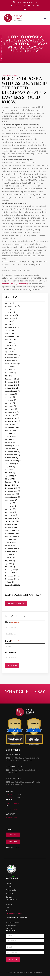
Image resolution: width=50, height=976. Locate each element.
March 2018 (9, 479)
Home (8, 883)
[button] (25, 9)
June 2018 (9, 470)
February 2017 (10, 518)
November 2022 (11, 358)
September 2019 (11, 427)
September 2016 (11, 533)
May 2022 (8, 376)
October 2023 (10, 333)
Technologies (11, 890)
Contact (9, 897)
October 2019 (10, 424)
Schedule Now (16, 603)
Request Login (12, 847)
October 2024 (10, 315)
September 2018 (11, 461)
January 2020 (10, 415)
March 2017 (9, 515)
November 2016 (11, 527)
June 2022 (9, 373)
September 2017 (11, 497)
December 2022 (11, 355)
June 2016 (9, 542)
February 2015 (10, 570)
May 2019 (8, 439)
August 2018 (10, 464)
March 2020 (9, 409)
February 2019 (10, 446)
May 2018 (8, 473)
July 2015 (8, 555)
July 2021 (8, 397)
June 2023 (9, 346)
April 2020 (9, 406)
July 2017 (8, 503)
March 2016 (9, 546)
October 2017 (10, 494)
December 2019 (11, 418)
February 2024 (10, 327)
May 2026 (8, 303)
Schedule (9, 893)
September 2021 (11, 391)
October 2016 (10, 530)
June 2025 (9, 312)
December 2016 (11, 524)
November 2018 (11, 455)
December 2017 (11, 488)
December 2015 (11, 549)
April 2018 (9, 476)
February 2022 (10, 379)
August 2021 (10, 394)
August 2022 (10, 367)
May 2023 (8, 349)
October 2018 (10, 458)
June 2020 (9, 400)
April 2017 (9, 512)
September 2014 (11, 585)
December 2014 (11, 576)
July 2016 (8, 539)
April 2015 (9, 564)
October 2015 (10, 552)
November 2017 (11, 491)
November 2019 (11, 421)
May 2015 (8, 561)
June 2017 (9, 506)
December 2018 (11, 452)
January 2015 (10, 573)
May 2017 (8, 509)
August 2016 (10, 536)
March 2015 (9, 567)
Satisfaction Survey (14, 914)
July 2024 (9, 321)
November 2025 (11, 306)
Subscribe (12, 665)
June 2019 (9, 436)
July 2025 (8, 309)
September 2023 (11, 336)
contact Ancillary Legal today (15, 284)
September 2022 (11, 364)
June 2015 (9, 558)
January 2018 (10, 485)
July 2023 (8, 342)
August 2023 (10, 339)
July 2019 (8, 433)
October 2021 (10, 388)
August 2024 (10, 318)
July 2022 (8, 370)
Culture (9, 886)
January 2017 (10, 521)
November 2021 (11, 385)
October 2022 (10, 361)
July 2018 (8, 467)
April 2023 (9, 352)
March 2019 (9, 442)
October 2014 (10, 582)
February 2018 (10, 482)
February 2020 (10, 412)
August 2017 (10, 500)
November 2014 (11, 579)
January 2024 (10, 330)
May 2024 (9, 324)
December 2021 (11, 382)
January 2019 (10, 449)
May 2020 (9, 403)
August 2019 (10, 430)
